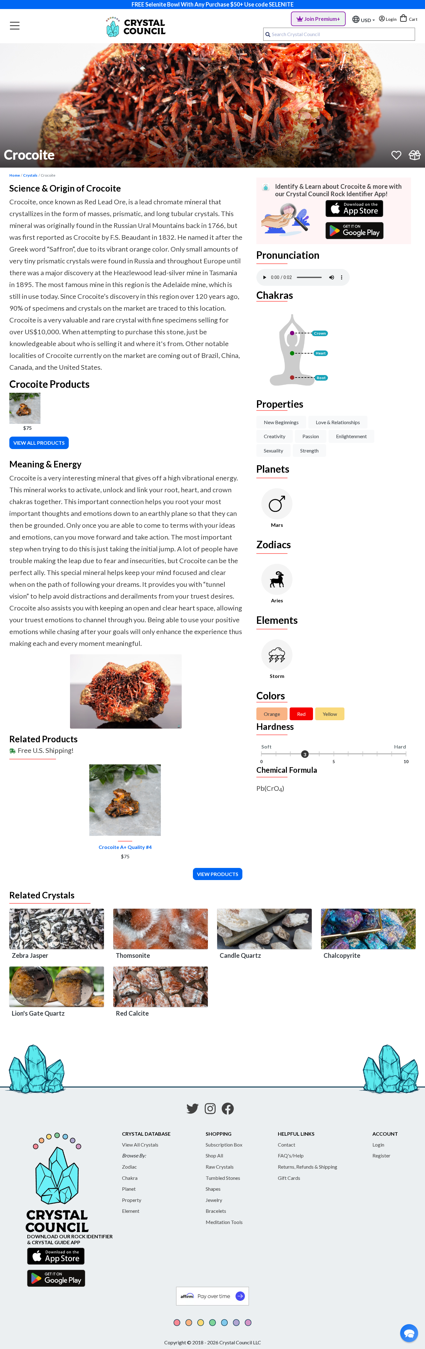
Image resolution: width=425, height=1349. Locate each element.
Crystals (30, 175)
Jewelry (214, 1200)
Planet (129, 1189)
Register (381, 1155)
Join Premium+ (322, 19)
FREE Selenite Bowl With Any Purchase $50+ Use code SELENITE (213, 4)
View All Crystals (140, 1144)
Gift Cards (289, 1178)
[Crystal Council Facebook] (230, 1111)
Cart (413, 19)
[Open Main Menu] (15, 26)
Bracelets (216, 1211)
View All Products (39, 443)
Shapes (213, 1189)
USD (366, 20)
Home (14, 175)
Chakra (130, 1178)
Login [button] (391, 19)
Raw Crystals (220, 1167)
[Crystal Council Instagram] (213, 1111)
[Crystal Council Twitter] (195, 1111)
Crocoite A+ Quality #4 (125, 847)
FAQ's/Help (291, 1155)
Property (131, 1200)
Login (378, 1144)
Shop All (214, 1155)
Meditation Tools (224, 1222)
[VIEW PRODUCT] (125, 800)
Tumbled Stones (223, 1178)
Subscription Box (224, 1144)
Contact (286, 1144)
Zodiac (129, 1167)
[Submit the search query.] (268, 34)
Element (130, 1211)
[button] (409, 1333)
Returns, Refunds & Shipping (307, 1167)
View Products (217, 874)
